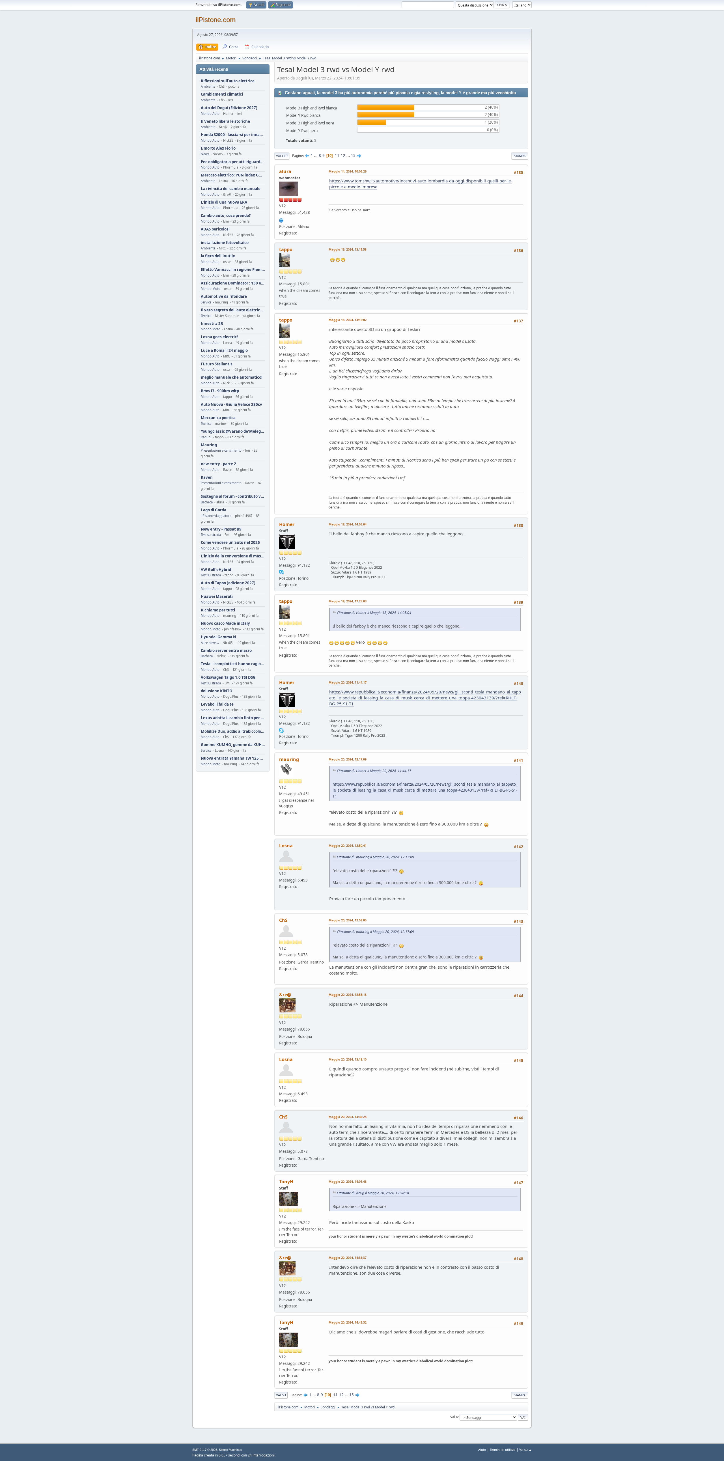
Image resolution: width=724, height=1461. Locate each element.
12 (343, 155)
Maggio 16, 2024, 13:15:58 (348, 249)
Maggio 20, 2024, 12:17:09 (348, 759)
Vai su (281, 1395)
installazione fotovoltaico (225, 242)
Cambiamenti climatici (222, 94)
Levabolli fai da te (217, 704)
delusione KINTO (216, 691)
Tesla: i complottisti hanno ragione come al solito (233, 663)
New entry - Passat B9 (221, 529)
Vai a (454, 1417)
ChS (283, 920)
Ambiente (208, 86)
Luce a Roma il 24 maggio (224, 350)
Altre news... (210, 643)
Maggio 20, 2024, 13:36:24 (348, 1117)
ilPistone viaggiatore (216, 516)
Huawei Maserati (217, 596)
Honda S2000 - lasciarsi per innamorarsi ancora (233, 134)
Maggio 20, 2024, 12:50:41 (348, 845)
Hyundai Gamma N (218, 637)
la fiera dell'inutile (218, 256)
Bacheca (207, 502)
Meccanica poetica (218, 417)
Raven (207, 477)
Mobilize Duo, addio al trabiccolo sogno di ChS (233, 731)
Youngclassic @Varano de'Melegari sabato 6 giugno (233, 431)
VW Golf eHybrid (216, 569)
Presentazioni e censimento (221, 450)
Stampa (519, 156)
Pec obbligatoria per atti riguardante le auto (233, 162)
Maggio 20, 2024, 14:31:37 (348, 1257)
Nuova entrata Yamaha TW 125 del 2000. (233, 758)
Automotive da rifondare (224, 296)
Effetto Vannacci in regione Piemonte (233, 269)
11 (337, 155)
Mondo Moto (210, 288)
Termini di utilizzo (503, 1449)
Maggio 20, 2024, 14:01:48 (348, 1181)
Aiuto (482, 1449)
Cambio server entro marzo (226, 650)
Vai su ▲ (525, 1449)
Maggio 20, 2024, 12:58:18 (348, 994)
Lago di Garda (213, 510)
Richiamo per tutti (218, 610)
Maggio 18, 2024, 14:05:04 (348, 524)
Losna (286, 845)
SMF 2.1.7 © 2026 (204, 1449)
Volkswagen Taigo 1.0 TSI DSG (228, 677)
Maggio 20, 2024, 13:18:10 (348, 1059)
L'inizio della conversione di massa (233, 556)
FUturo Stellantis (216, 364)
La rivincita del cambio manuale (230, 188)
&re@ (285, 995)
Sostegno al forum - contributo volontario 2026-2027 (233, 496)
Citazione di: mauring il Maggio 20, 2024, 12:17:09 (375, 857)
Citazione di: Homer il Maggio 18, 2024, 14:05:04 (374, 612)
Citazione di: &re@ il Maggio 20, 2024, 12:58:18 (373, 1193)
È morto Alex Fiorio (218, 148)
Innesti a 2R (212, 323)
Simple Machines (230, 1449)
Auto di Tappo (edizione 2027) (228, 583)
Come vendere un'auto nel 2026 (230, 542)
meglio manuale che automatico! (231, 377)
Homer (286, 524)
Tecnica (206, 316)
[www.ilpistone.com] (281, 219)
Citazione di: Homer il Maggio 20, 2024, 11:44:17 (374, 770)
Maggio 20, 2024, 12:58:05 (348, 920)
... (316, 155)
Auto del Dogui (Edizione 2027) (229, 107)
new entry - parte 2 (218, 464)
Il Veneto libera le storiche (225, 121)
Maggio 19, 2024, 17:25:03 (348, 601)
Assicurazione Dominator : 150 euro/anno (233, 283)
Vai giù (282, 156)
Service (206, 302)
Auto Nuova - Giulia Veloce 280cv (231, 404)
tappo (285, 249)
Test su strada (211, 535)
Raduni (206, 437)
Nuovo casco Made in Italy (225, 623)
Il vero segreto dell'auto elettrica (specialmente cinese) (233, 310)
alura (285, 171)
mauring (289, 759)
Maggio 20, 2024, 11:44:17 (348, 682)
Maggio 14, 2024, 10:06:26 (348, 171)
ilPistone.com (216, 19)
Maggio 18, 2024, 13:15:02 (348, 320)
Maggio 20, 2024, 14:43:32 (348, 1322)
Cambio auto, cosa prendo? (226, 215)
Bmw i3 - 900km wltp (220, 391)
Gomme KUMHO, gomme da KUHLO (233, 744)
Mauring (209, 445)
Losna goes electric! (219, 337)
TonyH (286, 1181)
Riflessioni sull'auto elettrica (228, 81)
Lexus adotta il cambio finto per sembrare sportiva (233, 718)
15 (353, 155)
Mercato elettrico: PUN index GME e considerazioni (233, 175)
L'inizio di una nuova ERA (224, 202)
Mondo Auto (210, 113)
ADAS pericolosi (215, 229)
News (205, 154)
